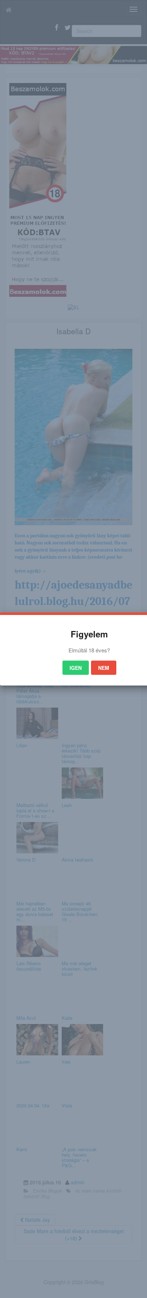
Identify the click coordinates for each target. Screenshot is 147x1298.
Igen (76, 667)
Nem (103, 667)
